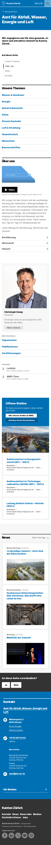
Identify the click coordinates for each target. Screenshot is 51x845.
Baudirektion (11, 11)
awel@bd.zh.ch (17, 773)
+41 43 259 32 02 (17, 738)
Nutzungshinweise (29, 826)
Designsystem (26, 823)
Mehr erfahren (13, 328)
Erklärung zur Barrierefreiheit (12, 826)
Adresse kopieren (16, 730)
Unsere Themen (12, 61)
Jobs (25, 817)
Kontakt (8, 75)
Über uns (9, 66)
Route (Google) (15, 726)
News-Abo (26, 814)
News (7, 71)
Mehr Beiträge (38, 537)
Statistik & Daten (11, 817)
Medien (37, 814)
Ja (6, 685)
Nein (16, 685)
